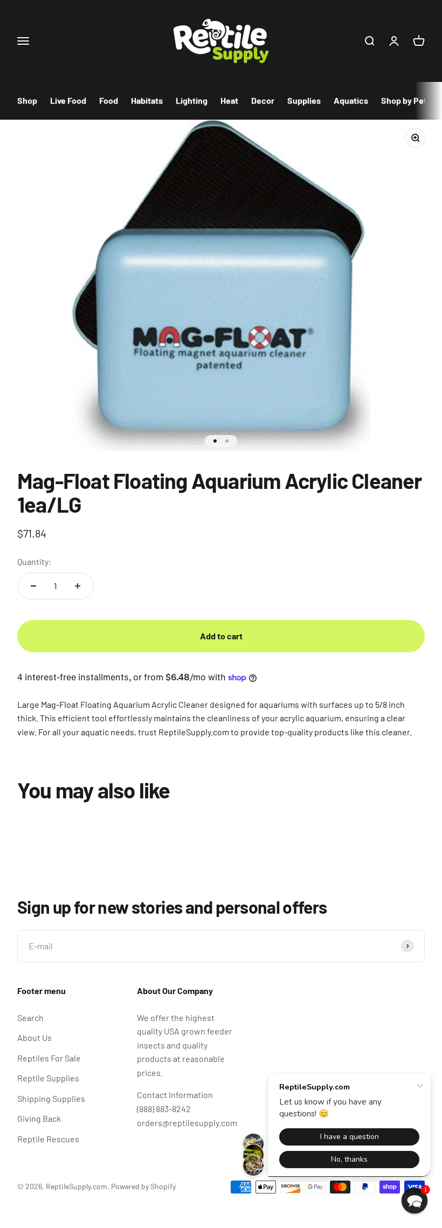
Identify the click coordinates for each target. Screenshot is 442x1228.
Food (108, 100)
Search (30, 1017)
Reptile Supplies (48, 1078)
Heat (229, 100)
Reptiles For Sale (49, 1058)
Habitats (147, 100)
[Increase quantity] (77, 586)
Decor (262, 100)
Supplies (304, 100)
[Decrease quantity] (33, 586)
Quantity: (34, 561)
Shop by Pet (404, 100)
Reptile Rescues (48, 1139)
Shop (27, 100)
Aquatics (351, 100)
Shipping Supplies (51, 1098)
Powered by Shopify (143, 1186)
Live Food (68, 100)
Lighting (192, 100)
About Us (34, 1037)
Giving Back (39, 1118)
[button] (415, 1201)
